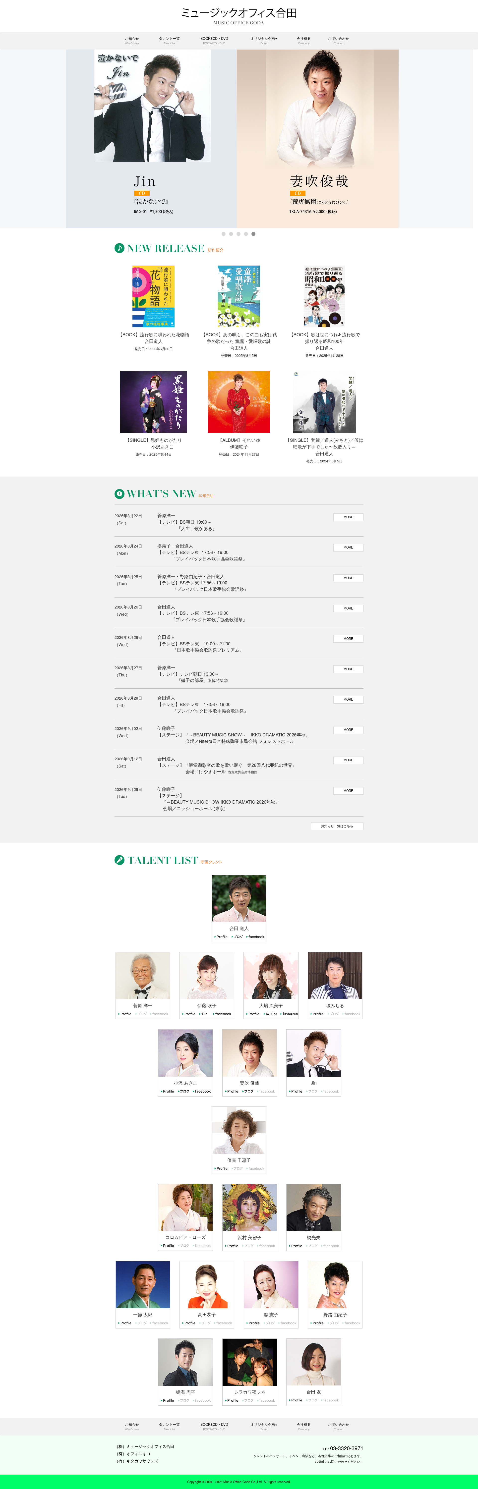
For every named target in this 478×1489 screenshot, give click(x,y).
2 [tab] (231, 231)
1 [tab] (224, 231)
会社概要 (304, 40)
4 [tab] (246, 231)
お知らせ (132, 40)
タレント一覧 (169, 40)
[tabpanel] (239, 139)
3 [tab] (239, 231)
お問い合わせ (338, 40)
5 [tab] (253, 231)
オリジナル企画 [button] (262, 40)
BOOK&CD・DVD (214, 40)
